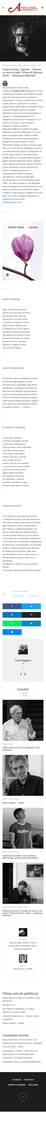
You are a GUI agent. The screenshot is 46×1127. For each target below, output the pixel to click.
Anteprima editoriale (10, 65)
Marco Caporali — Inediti (13, 803)
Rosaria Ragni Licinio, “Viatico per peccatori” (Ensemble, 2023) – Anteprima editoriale (23, 944)
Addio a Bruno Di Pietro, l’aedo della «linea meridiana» (21, 748)
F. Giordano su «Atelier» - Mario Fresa (19, 1050)
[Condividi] (12, 606)
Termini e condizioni (17, 1085)
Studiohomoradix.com (12, 202)
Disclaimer (33, 1085)
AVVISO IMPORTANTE (31, 1062)
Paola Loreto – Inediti (23, 967)
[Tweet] (31, 606)
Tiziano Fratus (33, 596)
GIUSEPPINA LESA (11, 1062)
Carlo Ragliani (23, 660)
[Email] (31, 615)
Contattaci (28, 1080)
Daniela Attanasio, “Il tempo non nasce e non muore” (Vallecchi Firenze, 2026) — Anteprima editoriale (22, 913)
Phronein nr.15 (9, 1004)
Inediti (5, 799)
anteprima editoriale (21, 591)
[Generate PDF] (5, 83)
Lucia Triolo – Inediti (14, 1046)
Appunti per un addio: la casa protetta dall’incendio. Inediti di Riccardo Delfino (20, 856)
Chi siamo (17, 1080)
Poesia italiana (23, 65)
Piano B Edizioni (19, 596)
